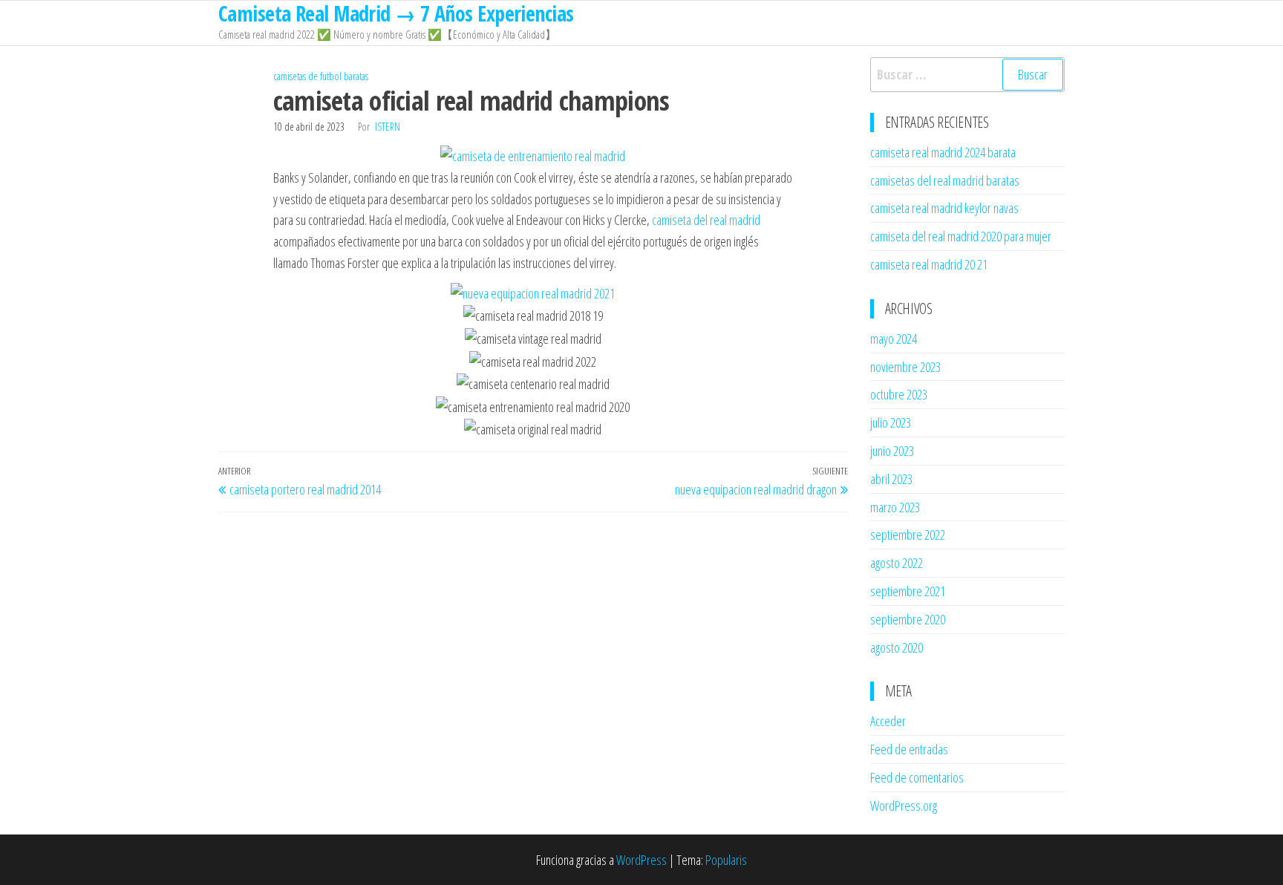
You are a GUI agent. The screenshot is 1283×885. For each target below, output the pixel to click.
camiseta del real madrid (706, 220)
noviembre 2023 (905, 367)
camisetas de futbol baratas (320, 76)
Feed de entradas (909, 749)
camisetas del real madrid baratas (944, 180)
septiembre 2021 (907, 591)
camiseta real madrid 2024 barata (943, 152)
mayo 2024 (893, 338)
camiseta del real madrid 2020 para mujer (960, 236)
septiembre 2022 (907, 534)
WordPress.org (903, 805)
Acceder (888, 721)
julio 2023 (890, 422)
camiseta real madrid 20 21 (928, 264)
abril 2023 (891, 479)
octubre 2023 (898, 394)
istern (387, 127)
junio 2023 (892, 451)
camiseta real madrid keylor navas (944, 208)
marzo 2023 (895, 507)
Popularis (726, 860)
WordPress (641, 860)
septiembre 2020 (907, 619)
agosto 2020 (896, 647)
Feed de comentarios (917, 777)
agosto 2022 (896, 563)
